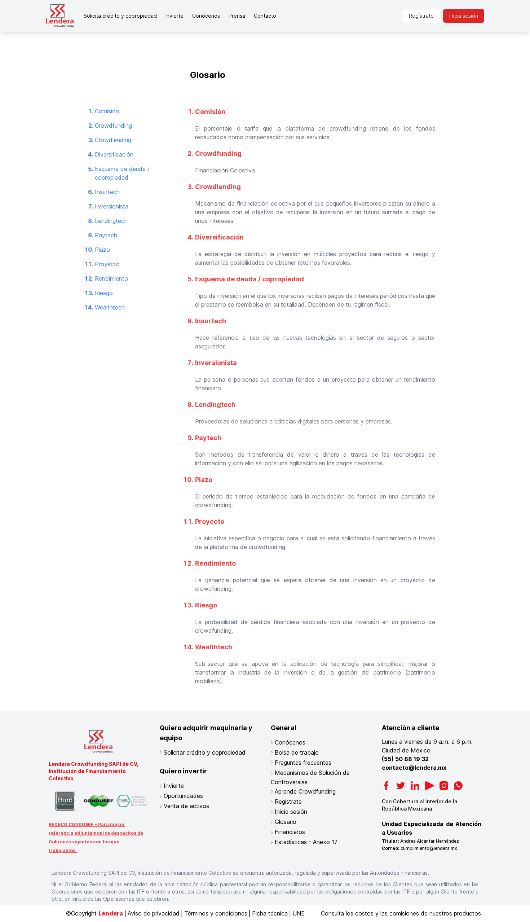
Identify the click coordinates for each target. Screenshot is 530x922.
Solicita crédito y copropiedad (120, 16)
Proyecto (107, 264)
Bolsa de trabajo (297, 752)
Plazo (102, 249)
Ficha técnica (270, 913)
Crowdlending (113, 140)
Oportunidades (183, 795)
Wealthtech (110, 307)
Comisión (107, 111)
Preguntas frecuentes (303, 762)
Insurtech (107, 192)
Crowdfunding (113, 125)
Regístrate (421, 16)
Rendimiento (111, 278)
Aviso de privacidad (154, 913)
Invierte (174, 16)
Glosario (285, 821)
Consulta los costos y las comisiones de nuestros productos (401, 913)
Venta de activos (186, 805)
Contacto (265, 16)
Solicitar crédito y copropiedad (205, 752)
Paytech (106, 235)
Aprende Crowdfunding (305, 791)
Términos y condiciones (215, 913)
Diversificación (114, 154)
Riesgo (104, 293)
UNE (298, 913)
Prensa (237, 16)
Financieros (290, 831)
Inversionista (111, 206)
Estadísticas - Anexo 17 (306, 842)
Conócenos (206, 16)
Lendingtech (111, 220)
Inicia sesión (463, 16)
